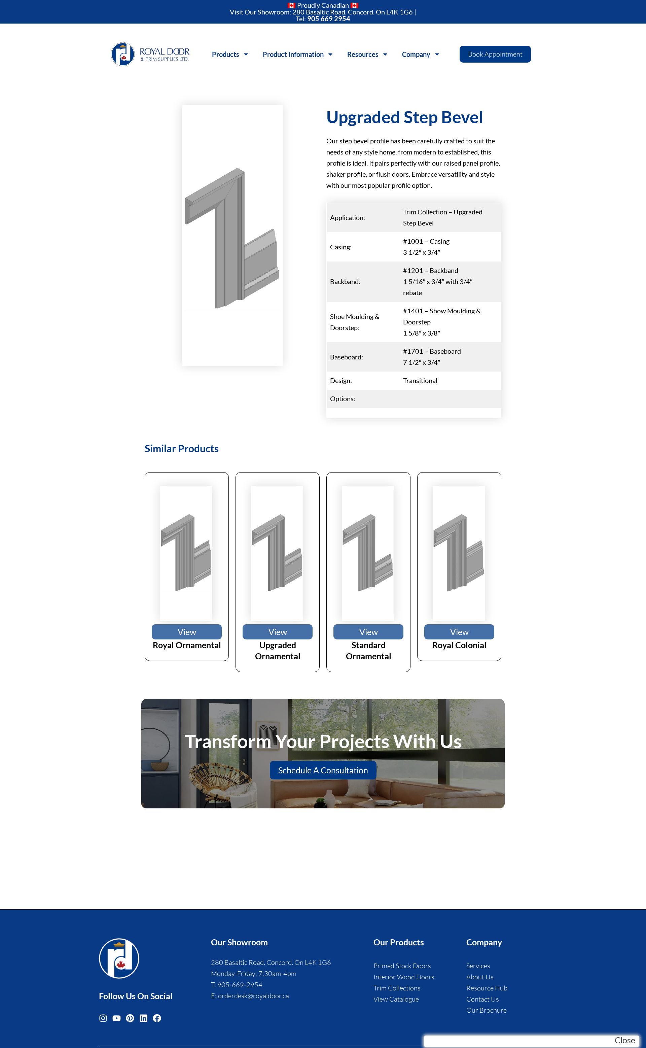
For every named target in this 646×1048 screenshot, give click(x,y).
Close (625, 1040)
